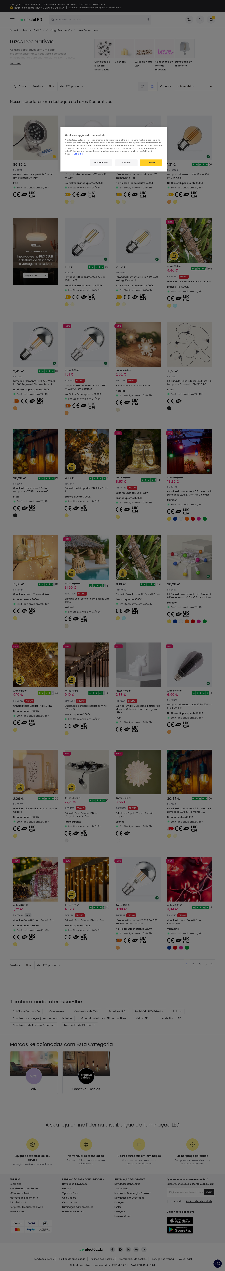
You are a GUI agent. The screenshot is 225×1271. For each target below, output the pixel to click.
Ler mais (78, 154)
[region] (113, 149)
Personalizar (101, 162)
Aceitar (151, 162)
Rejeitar (126, 162)
